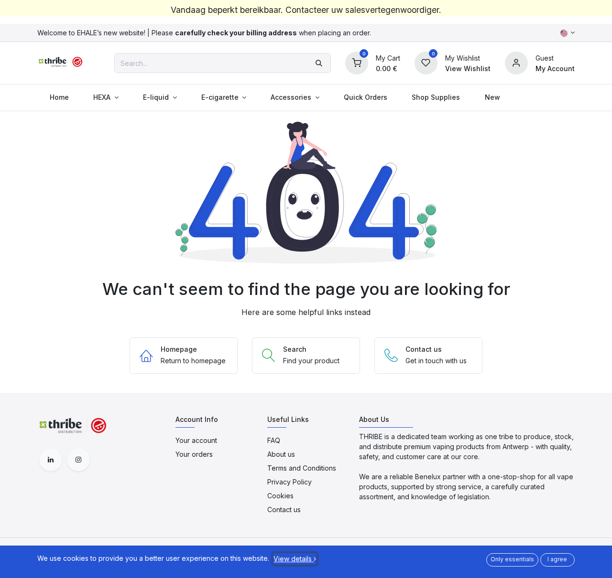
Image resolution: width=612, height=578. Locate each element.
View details (293, 559)
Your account (196, 440)
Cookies (280, 496)
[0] (356, 62)
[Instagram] (78, 459)
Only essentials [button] (512, 559)
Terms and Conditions (301, 468)
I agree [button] (557, 559)
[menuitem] (59, 97)
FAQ (273, 440)
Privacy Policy (289, 482)
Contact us (284, 509)
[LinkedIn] (50, 459)
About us (281, 454)
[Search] (318, 63)
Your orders (194, 454)
